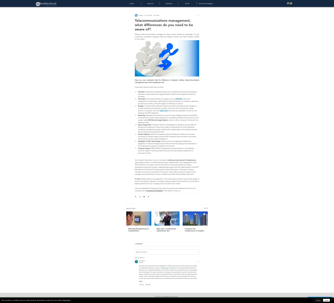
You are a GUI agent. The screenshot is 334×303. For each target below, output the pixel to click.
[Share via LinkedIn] (144, 196)
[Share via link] (148, 196)
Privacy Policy (66, 300)
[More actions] (198, 15)
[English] (290, 3)
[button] (150, 3)
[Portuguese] (288, 3)
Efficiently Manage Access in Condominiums (138, 230)
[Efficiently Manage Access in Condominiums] (138, 218)
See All (206, 208)
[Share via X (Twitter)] (140, 196)
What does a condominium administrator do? (166, 230)
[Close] (332, 300)
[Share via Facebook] (135, 196)
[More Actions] (198, 262)
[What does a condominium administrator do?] (167, 218)
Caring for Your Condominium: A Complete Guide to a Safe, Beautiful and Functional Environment (195, 230)
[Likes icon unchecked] (140, 285)
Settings (318, 300)
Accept (326, 300)
